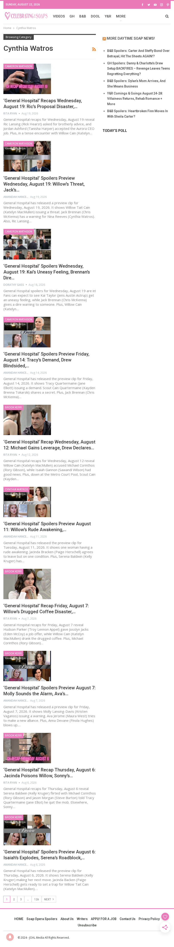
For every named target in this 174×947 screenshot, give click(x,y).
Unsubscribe (87, 925)
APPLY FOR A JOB (103, 919)
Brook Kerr (13, 407)
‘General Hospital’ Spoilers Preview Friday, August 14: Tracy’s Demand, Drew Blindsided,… (46, 359)
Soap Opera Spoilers (42, 919)
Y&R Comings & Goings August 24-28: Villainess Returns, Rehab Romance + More (135, 99)
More (121, 16)
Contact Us (127, 919)
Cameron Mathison (18, 66)
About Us (67, 919)
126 (36, 899)
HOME (18, 919)
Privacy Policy (149, 919)
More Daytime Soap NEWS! (131, 38)
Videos (59, 16)
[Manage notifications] (10, 937)
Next (48, 899)
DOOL (95, 16)
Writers (82, 919)
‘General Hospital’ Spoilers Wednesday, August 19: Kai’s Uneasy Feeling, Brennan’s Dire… (46, 272)
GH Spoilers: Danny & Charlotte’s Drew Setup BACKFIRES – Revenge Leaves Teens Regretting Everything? (138, 68)
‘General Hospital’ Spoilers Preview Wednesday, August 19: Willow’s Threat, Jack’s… (44, 184)
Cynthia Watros (16, 489)
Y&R (108, 16)
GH (72, 16)
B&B (82, 16)
